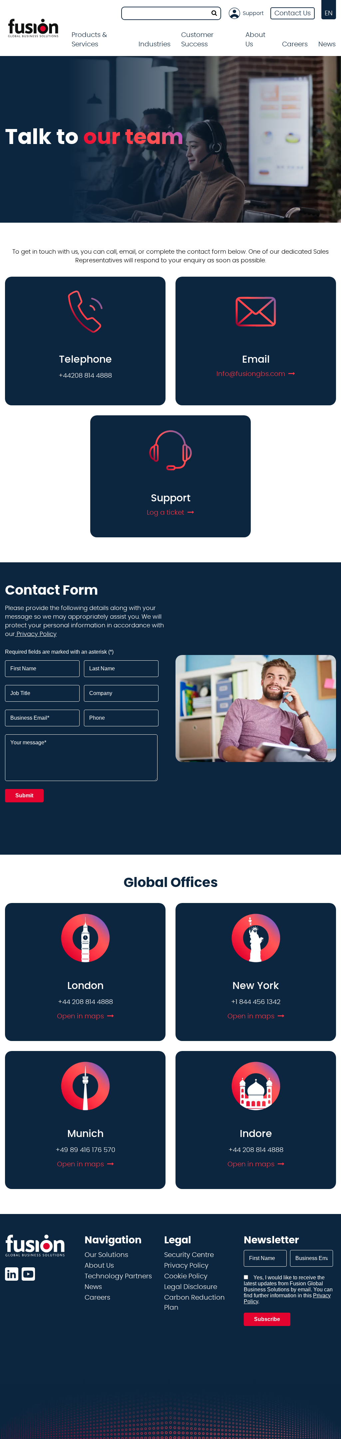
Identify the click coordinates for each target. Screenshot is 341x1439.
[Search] (214, 13)
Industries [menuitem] (154, 44)
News (327, 44)
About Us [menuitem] (255, 40)
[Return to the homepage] (33, 28)
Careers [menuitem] (295, 44)
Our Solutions (106, 1255)
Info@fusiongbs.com (250, 374)
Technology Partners (118, 1276)
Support (253, 13)
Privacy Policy (36, 634)
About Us (99, 1265)
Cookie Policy (185, 1276)
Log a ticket (165, 512)
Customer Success (197, 40)
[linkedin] (11, 1274)
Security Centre (189, 1255)
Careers (97, 1297)
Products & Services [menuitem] (89, 40)
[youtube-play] (28, 1274)
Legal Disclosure (190, 1287)
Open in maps (80, 1016)
